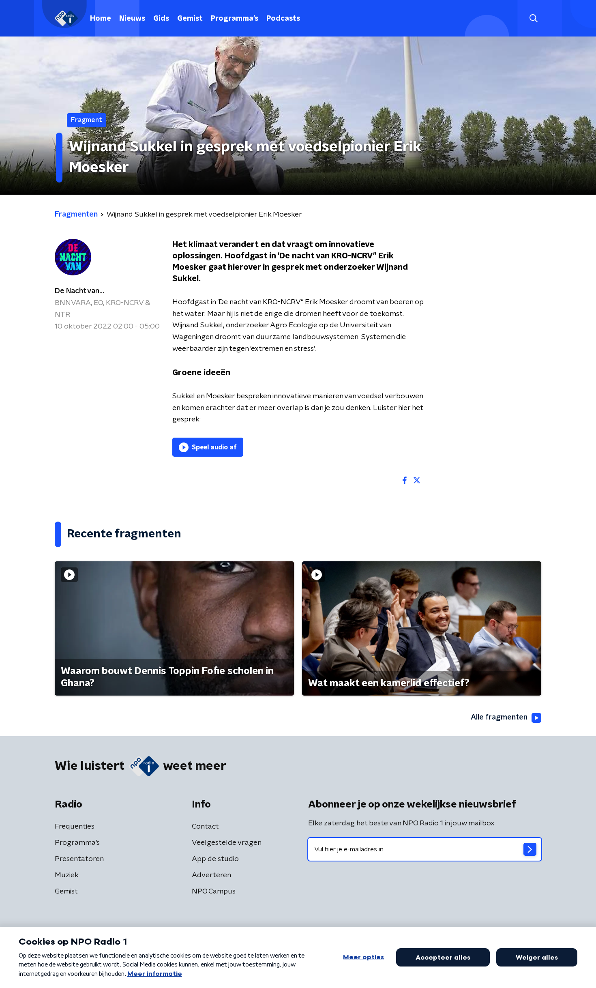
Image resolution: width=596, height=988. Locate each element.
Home (100, 18)
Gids (161, 18)
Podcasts (283, 18)
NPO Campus (214, 891)
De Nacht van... (79, 291)
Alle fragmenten (499, 717)
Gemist (190, 18)
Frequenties (74, 826)
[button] (533, 18)
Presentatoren (79, 859)
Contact (205, 826)
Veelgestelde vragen (227, 842)
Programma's (234, 18)
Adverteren (211, 875)
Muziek (67, 875)
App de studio (215, 859)
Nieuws (132, 18)
